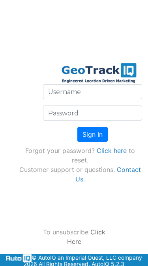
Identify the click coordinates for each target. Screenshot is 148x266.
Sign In (92, 134)
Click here (112, 151)
